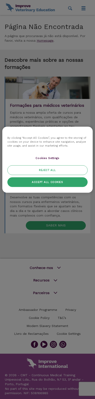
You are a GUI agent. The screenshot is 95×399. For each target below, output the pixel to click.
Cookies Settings (47, 157)
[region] (47, 160)
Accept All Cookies (47, 181)
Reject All (47, 169)
